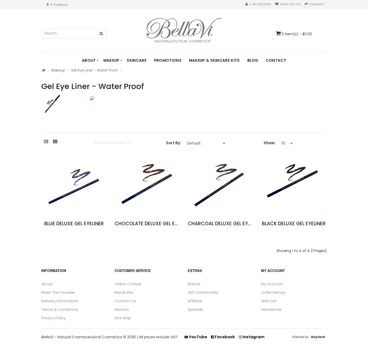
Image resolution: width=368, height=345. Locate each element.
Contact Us (125, 301)
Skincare (136, 60)
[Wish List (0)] (277, 4)
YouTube (197, 337)
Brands (194, 283)
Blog (252, 60)
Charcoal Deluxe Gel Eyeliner (225, 223)
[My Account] (248, 4)
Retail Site (124, 292)
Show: (269, 143)
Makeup (111, 60)
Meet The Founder (58, 292)
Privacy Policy (53, 317)
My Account (272, 283)
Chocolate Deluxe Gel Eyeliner (153, 223)
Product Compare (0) (113, 142)
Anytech (318, 337)
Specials (195, 309)
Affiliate (195, 301)
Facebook (224, 337)
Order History (273, 292)
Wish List (269, 301)
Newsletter (271, 309)
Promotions (167, 60)
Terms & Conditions (59, 309)
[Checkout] (306, 4)
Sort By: (173, 143)
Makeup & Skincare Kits (214, 60)
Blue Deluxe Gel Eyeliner (74, 223)
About (89, 60)
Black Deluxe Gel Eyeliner (294, 223)
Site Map (123, 317)
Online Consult (128, 283)
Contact (276, 60)
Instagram (253, 337)
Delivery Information (59, 301)
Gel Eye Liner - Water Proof (94, 70)
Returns (122, 309)
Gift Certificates (203, 292)
